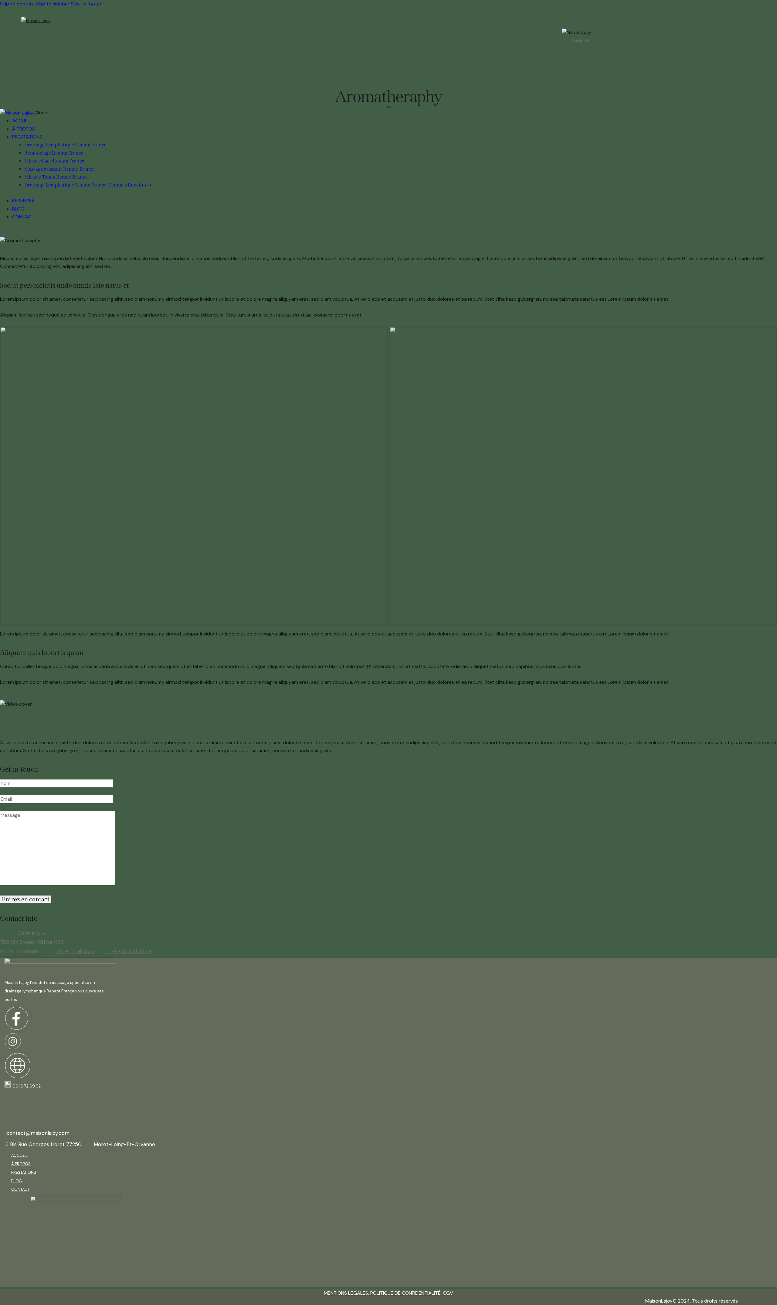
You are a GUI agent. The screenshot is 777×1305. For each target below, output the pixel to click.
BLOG (17, 1180)
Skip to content (17, 4)
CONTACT (20, 1189)
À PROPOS (21, 1163)
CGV (448, 1293)
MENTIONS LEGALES (346, 1293)
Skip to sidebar (53, 4)
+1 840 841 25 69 (132, 951)
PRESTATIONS (23, 1172)
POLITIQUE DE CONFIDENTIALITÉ (405, 1293)
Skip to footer (86, 4)
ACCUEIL (19, 1155)
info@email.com (75, 951)
